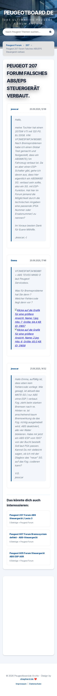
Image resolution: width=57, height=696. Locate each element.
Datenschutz (35, 684)
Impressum (21, 684)
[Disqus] (28, 616)
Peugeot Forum (14, 45)
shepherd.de (27, 679)
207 (27, 45)
